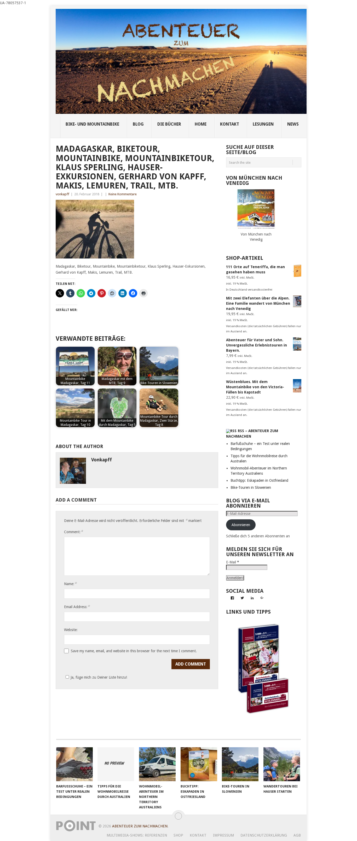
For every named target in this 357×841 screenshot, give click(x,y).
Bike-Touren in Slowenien (251, 487)
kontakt (229, 124)
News (293, 124)
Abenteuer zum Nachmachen (140, 826)
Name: (70, 583)
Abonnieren (241, 525)
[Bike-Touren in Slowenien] (240, 764)
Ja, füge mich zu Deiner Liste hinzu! (99, 677)
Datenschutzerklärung (263, 835)
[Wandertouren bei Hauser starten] (281, 764)
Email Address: (77, 606)
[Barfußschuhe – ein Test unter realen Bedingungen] (74, 764)
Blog (138, 124)
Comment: (73, 531)
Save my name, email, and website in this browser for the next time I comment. (134, 651)
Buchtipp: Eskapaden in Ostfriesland (259, 480)
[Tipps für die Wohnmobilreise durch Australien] (115, 764)
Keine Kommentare (122, 194)
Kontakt (198, 835)
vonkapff (62, 194)
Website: (71, 630)
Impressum (223, 835)
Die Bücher (169, 124)
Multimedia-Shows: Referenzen (137, 835)
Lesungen (263, 124)
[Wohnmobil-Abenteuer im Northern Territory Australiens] (157, 764)
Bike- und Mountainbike (92, 124)
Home (200, 124)
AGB (297, 835)
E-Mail (232, 562)
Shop (178, 835)
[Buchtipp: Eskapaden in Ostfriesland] (199, 764)
